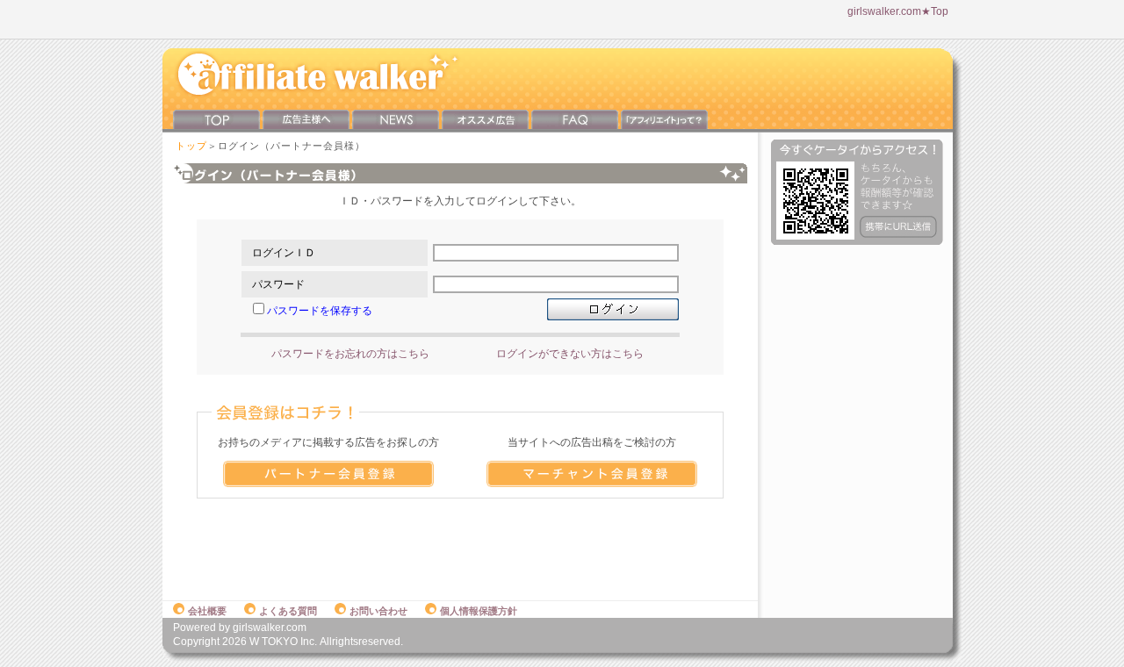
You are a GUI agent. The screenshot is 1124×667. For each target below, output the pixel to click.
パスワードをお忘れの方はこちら (350, 354)
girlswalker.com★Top (897, 11)
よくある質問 (288, 611)
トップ (191, 145)
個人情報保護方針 (478, 611)
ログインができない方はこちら (570, 354)
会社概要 (207, 611)
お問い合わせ (378, 611)
